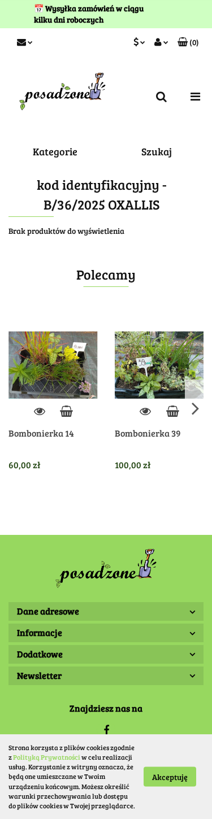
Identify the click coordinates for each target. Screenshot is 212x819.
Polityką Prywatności (46, 756)
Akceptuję (170, 777)
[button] (188, 42)
